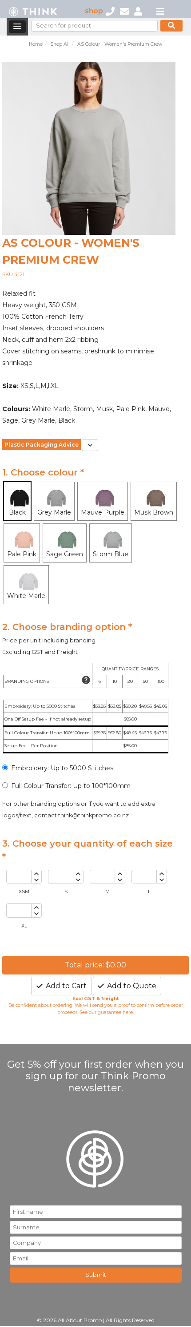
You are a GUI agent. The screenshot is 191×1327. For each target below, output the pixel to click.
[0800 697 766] (110, 11)
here (128, 1012)
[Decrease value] (36, 880)
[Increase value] (36, 873)
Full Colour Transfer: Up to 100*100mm (71, 786)
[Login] (138, 11)
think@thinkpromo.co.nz (93, 815)
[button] (17, 26)
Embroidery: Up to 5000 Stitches (62, 768)
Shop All (60, 44)
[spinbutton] (19, 876)
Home (36, 44)
